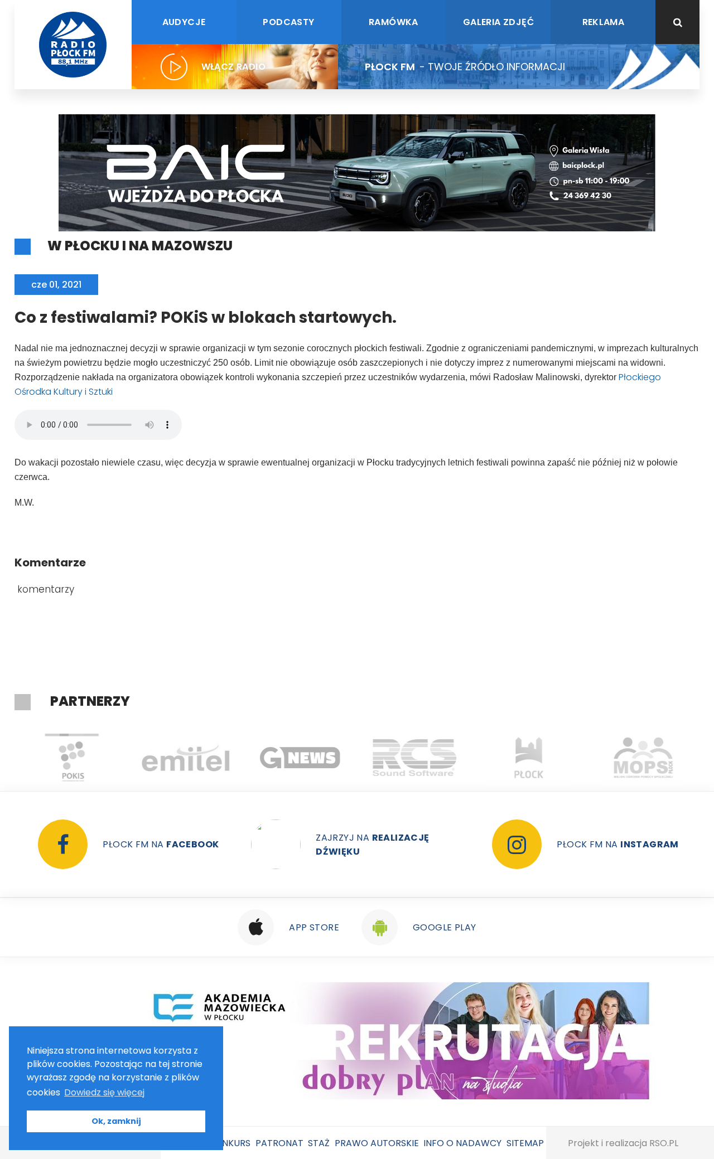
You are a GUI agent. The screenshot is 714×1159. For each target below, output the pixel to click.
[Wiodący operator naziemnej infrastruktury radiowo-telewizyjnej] (186, 757)
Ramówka (393, 22)
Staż (319, 1143)
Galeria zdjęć (498, 22)
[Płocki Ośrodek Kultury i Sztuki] (72, 757)
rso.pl (663, 1143)
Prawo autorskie (377, 1143)
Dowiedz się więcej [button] (104, 1092)
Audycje (184, 22)
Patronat (279, 1143)
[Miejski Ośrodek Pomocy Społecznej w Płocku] (643, 757)
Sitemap (525, 1143)
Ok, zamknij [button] (116, 1121)
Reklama (603, 22)
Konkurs (229, 1143)
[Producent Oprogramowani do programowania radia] (415, 757)
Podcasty (288, 22)
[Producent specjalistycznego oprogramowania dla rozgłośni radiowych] (300, 757)
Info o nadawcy (462, 1143)
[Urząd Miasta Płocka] (529, 757)
